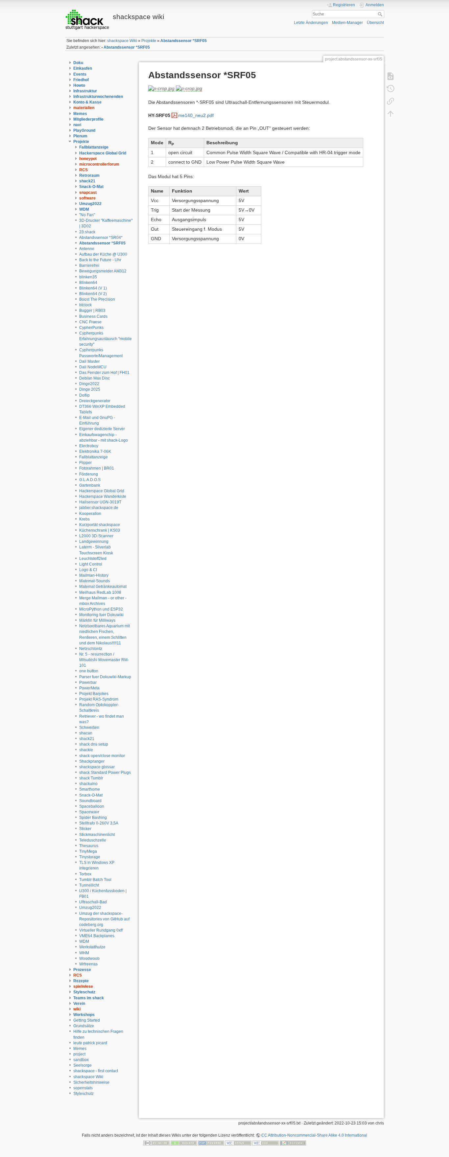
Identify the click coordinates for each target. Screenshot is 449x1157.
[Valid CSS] (265, 1143)
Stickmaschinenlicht (97, 834)
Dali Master (89, 361)
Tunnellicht (89, 885)
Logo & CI (88, 569)
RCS (83, 170)
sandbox (81, 1059)
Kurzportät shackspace (99, 524)
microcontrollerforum (99, 164)
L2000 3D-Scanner (96, 536)
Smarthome (89, 789)
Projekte (148, 40)
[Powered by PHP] (211, 1143)
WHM (84, 953)
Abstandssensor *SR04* (101, 237)
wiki (77, 1009)
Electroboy (88, 446)
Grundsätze (83, 1026)
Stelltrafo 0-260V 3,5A (98, 823)
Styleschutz (84, 992)
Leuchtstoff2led (92, 558)
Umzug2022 (90, 203)
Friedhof (81, 80)
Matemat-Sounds (94, 581)
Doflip (84, 395)
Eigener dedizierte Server (102, 429)
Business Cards (93, 316)
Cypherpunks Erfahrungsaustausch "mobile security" (105, 339)
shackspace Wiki (122, 40)
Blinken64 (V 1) (93, 288)
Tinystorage (89, 857)
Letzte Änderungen (311, 22)
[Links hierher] (390, 101)
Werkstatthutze (92, 947)
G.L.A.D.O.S (90, 479)
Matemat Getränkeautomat (103, 586)
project (79, 1054)
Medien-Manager (347, 22)
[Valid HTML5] (238, 1143)
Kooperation (90, 513)
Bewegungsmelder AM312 (103, 271)
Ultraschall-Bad (93, 902)
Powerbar (88, 682)
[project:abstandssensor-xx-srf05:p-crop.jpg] (161, 88)
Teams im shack (88, 998)
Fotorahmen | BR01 (96, 468)
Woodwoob (89, 958)
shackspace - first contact (95, 1071)
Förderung (88, 474)
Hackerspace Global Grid (102, 153)
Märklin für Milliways (97, 620)
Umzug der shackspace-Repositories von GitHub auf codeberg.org (104, 919)
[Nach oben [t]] (390, 113)
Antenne (86, 248)
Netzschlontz (90, 648)
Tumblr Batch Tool (95, 879)
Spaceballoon (91, 806)
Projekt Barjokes (93, 693)
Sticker (85, 828)
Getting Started (86, 1020)
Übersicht (375, 22)
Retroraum (89, 175)
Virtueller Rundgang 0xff (101, 930)
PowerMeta (89, 688)
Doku (78, 62)
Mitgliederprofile (88, 119)
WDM (84, 209)
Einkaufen (82, 68)
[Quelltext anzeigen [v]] (390, 76)
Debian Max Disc (94, 378)
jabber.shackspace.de (98, 507)
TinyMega (88, 851)
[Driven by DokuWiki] (293, 1143)
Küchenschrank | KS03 (99, 530)
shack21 (87, 181)
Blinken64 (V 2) (93, 293)
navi (77, 125)
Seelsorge (82, 1065)
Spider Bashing (93, 817)
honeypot (88, 158)
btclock (85, 305)
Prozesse (82, 969)
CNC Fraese (90, 322)
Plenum (80, 136)
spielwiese (83, 986)
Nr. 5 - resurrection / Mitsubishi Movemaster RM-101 (104, 660)
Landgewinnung (93, 541)
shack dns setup (93, 744)
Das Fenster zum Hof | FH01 (104, 372)
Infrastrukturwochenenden (98, 96)
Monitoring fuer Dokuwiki (101, 615)
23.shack (87, 232)
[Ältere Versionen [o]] (390, 88)
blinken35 (88, 277)
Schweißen (89, 727)
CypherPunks (91, 327)
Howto (79, 85)
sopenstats (83, 1088)
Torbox (85, 874)
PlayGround (84, 130)
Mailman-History (93, 575)
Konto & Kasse (87, 102)
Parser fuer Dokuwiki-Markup (105, 677)
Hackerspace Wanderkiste (102, 496)
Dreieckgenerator (94, 401)
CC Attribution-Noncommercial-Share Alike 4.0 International (314, 1135)
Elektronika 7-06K (95, 451)
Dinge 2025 (89, 389)
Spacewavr (89, 812)
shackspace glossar (97, 767)
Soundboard (90, 800)
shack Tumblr (91, 778)
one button (88, 671)
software (87, 198)
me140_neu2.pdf (196, 115)
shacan (85, 733)
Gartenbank (89, 485)
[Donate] (184, 1143)
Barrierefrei (89, 265)
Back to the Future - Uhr (100, 260)
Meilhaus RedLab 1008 (100, 592)
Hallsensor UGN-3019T (100, 502)
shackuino (88, 783)
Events (79, 74)
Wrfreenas (88, 964)
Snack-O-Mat (91, 186)
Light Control (90, 564)
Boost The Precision (97, 299)
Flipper (85, 462)
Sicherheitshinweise (91, 1082)
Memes (80, 113)
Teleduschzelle (92, 840)
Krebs (84, 519)
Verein (79, 1003)
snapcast (88, 192)
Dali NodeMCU (92, 367)
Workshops (84, 1014)
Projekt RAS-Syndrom (98, 699)
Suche (381, 14)
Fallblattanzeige (93, 147)
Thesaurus (88, 846)
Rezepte (81, 981)
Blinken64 (88, 282)
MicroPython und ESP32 (101, 609)
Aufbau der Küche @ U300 (103, 254)
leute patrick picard (90, 1043)
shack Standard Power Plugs (105, 772)
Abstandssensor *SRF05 (183, 40)
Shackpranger (92, 761)
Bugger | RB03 (92, 310)
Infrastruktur (85, 91)
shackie (86, 750)
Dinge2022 (89, 384)
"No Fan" (87, 215)
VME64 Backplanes (96, 936)
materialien (83, 107)
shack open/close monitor (102, 755)
